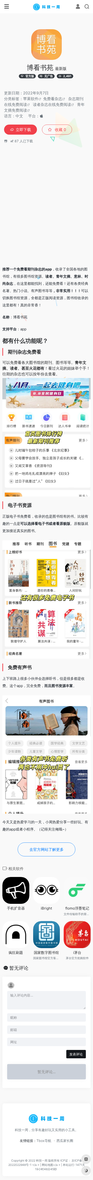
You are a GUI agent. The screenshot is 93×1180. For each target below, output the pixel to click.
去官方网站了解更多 (46, 849)
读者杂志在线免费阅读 (52, 104)
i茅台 (77, 952)
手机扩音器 (16, 908)
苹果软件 (30, 98)
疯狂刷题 (16, 952)
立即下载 (23, 129)
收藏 (60, 129)
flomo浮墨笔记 (77, 908)
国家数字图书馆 (46, 952)
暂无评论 (18, 968)
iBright (46, 908)
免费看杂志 (52, 98)
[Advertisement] (46, 213)
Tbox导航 (43, 1141)
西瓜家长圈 (65, 1141)
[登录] (77, 7)
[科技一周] (46, 7)
